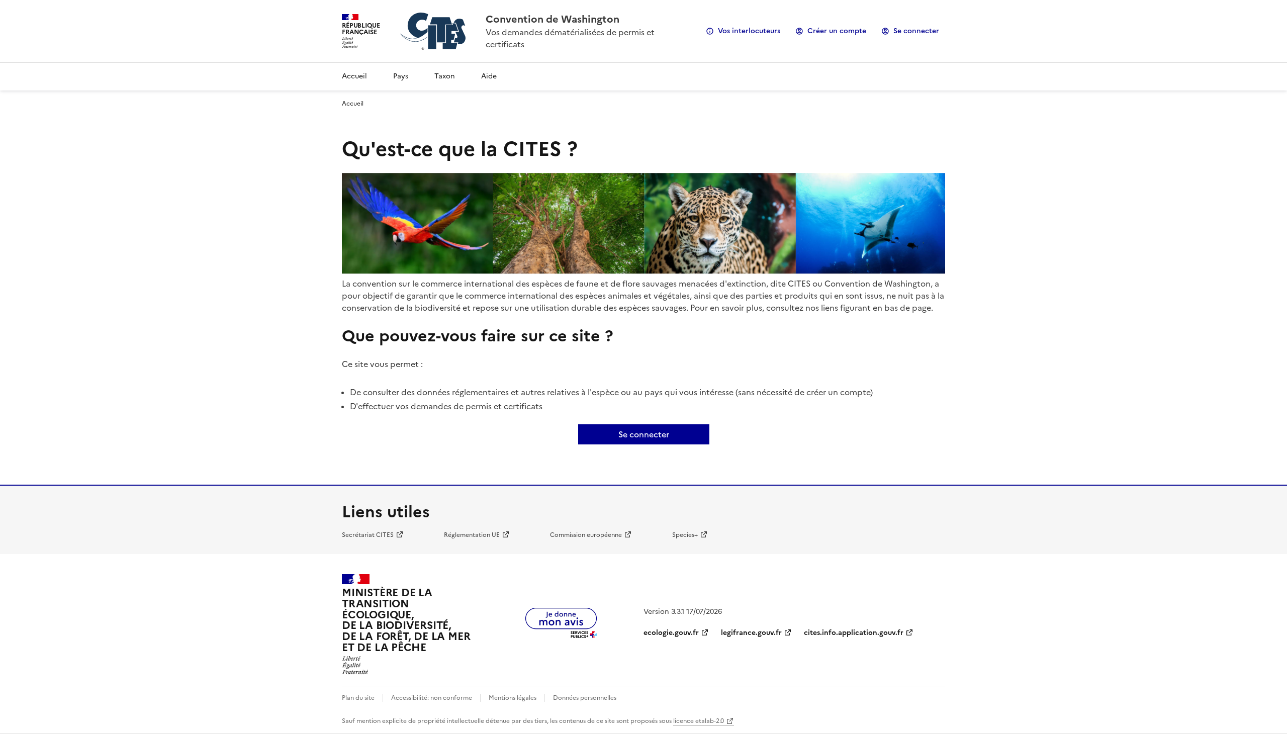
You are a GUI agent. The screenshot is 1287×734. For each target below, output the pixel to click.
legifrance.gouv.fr (751, 632)
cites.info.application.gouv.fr (853, 632)
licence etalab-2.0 (698, 720)
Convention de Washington (552, 19)
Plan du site (358, 697)
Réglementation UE (472, 534)
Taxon (444, 76)
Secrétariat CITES (368, 534)
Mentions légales (512, 697)
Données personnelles (584, 697)
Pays (400, 76)
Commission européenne (586, 534)
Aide (489, 76)
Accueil (354, 76)
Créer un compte (836, 31)
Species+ (685, 534)
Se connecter (916, 31)
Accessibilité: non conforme (431, 697)
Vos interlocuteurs (749, 31)
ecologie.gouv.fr (671, 632)
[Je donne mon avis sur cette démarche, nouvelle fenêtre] (561, 635)
